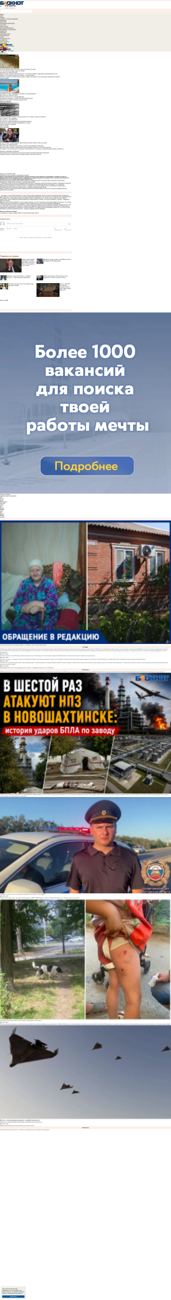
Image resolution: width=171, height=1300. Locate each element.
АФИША (2, 17)
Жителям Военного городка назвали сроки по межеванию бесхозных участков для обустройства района (122, 659)
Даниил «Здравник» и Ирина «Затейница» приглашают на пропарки (131, 794)
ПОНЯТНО (13, 1296)
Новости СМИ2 (4, 300)
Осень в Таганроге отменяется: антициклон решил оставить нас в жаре (47, 671)
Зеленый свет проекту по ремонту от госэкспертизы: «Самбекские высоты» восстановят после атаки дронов (25, 1129)
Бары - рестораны (9, 50)
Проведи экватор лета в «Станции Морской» (12, 96)
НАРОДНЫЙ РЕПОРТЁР (6, 28)
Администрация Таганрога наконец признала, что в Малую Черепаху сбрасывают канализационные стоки (28, 73)
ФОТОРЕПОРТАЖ (5, 38)
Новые (2, 228)
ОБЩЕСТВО (3, 31)
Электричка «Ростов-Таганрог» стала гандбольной (153, 671)
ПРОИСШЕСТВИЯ (5, 34)
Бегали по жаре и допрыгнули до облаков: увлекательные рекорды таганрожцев (22, 146)
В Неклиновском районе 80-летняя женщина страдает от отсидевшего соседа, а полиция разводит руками (23, 644)
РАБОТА (10, 44)
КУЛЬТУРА (3, 25)
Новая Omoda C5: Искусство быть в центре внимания (109, 650)
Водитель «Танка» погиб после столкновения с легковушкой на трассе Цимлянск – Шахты (21, 894)
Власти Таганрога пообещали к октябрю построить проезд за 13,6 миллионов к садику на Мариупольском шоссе (82, 662)
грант (1, 213)
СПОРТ (2, 37)
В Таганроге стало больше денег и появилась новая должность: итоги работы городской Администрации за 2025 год (31, 149)
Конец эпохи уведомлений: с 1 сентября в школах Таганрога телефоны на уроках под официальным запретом (134, 662)
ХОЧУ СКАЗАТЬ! (4, 41)
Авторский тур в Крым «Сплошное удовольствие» (13, 99)
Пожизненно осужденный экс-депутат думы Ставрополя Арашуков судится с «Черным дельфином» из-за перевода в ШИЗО (29, 662)
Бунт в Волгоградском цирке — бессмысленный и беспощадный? (16, 897)
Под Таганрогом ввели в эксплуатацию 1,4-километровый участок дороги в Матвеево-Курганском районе (117, 671)
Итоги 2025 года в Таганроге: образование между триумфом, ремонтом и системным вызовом (25, 147)
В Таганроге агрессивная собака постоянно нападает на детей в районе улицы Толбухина (22, 1020)
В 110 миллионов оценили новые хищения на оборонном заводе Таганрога (78, 649)
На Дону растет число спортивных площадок (46, 655)
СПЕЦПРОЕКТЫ (4, 35)
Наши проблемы (4, 126)
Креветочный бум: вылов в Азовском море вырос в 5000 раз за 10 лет (54, 794)
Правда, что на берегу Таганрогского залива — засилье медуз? (17, 75)
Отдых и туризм (4, 78)
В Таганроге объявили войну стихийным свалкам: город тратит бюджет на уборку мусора (116, 649)
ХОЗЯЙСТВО (3, 40)
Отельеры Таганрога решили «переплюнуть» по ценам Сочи (78, 671)
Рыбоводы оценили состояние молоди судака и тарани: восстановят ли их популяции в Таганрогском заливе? (30, 76)
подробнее (13, 496)
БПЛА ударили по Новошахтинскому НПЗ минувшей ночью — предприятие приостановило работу (58, 897)
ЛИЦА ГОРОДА (4, 26)
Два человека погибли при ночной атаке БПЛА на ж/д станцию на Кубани (18, 1125)
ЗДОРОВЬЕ (3, 20)
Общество (3, 173)
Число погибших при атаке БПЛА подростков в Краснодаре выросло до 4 (18, 655)
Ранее (15, 228)
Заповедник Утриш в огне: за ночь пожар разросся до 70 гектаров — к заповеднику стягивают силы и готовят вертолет (28, 667)
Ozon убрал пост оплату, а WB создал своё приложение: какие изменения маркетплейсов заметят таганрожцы (71, 650)
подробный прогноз (5, 496)
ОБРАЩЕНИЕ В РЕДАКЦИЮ (8, 29)
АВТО (1, 16)
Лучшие (9, 228)
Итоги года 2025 (4, 127)
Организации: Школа (33, 213)
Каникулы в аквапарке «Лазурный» (10, 649)
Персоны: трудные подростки (11, 213)
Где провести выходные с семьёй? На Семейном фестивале (16, 98)
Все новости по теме (5, 72)
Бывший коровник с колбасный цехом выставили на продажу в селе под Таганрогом (77, 655)
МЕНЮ (2, 14)
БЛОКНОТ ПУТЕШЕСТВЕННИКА (9, 19)
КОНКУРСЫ (3, 22)
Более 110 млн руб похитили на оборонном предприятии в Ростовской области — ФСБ (26, 650)
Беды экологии (4, 53)
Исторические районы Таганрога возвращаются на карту (15, 122)
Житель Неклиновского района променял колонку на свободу (15, 671)
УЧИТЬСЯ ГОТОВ (9, 46)
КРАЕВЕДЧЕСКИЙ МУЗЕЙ (7, 23)
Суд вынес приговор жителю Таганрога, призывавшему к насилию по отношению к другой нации (93, 794)
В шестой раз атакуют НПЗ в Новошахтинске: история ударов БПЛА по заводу (19, 794)
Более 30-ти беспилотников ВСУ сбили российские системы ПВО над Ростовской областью (22, 1122)
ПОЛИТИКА (3, 32)
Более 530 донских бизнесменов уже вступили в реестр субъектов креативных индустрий (39, 649)
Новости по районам (5, 101)
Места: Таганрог (23, 213)
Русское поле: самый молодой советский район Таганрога (16, 121)
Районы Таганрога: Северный (8, 124)
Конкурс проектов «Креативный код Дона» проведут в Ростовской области (81, 659)
